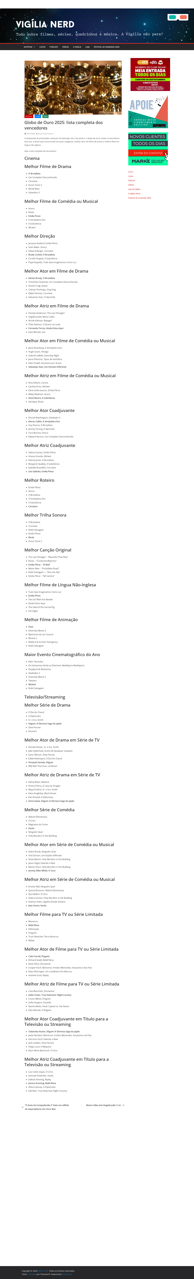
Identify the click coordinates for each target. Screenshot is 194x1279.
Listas (42, 47)
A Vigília (77, 47)
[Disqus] (73, 1148)
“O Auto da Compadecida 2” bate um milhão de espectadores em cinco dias (47, 1107)
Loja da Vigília (134, 189)
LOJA (87, 47)
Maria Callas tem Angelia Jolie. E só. (103, 1105)
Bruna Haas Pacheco (45, 134)
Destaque (28, 116)
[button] (33, 47)
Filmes (38, 116)
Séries (45, 116)
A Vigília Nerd (134, 193)
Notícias (28, 47)
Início (130, 172)
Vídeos (65, 47)
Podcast (54, 47)
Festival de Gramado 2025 (106, 47)
